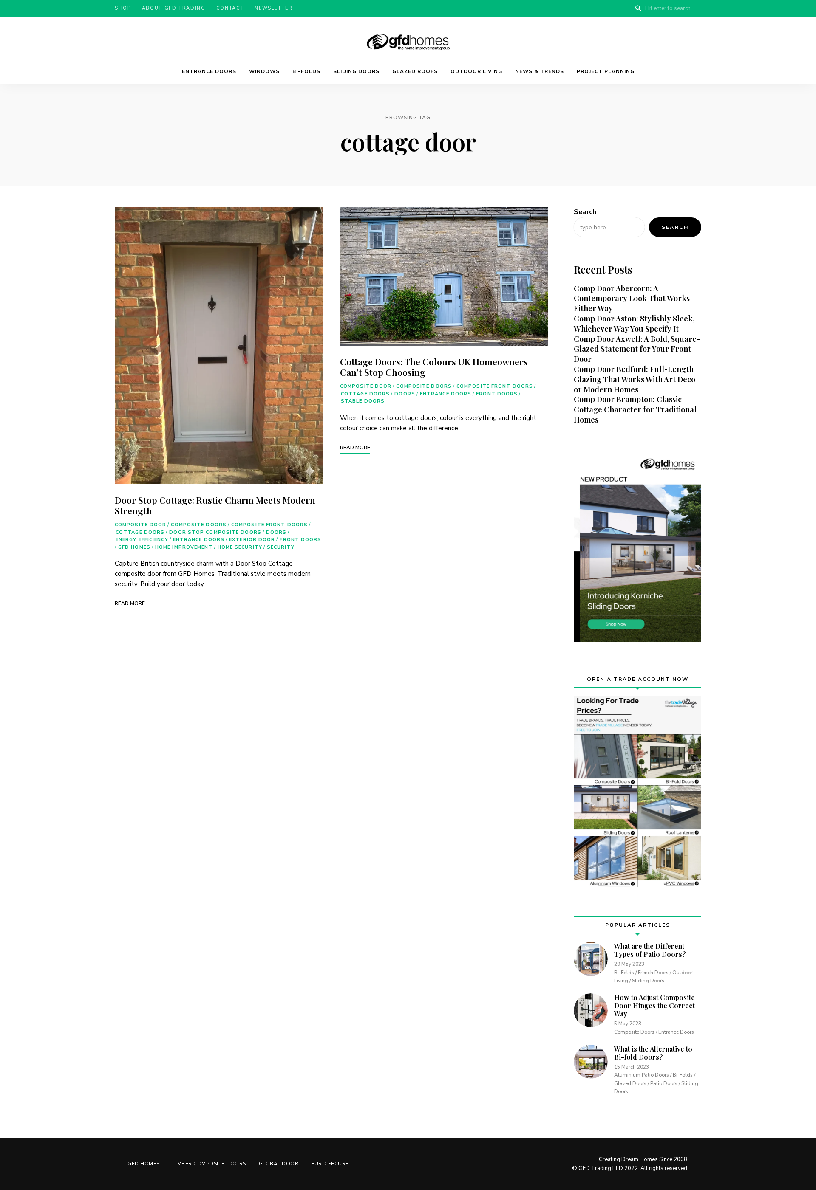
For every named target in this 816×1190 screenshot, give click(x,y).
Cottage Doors (140, 532)
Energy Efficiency (142, 539)
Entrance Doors (209, 71)
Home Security (240, 547)
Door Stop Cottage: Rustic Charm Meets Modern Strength (215, 505)
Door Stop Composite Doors (215, 532)
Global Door (279, 1163)
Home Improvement (184, 547)
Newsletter (274, 8)
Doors (276, 532)
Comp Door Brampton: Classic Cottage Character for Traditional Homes (635, 409)
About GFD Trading (174, 8)
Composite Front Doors (269, 525)
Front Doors (300, 539)
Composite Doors (199, 525)
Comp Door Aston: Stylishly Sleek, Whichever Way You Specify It (634, 323)
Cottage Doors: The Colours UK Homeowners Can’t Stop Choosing (434, 366)
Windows (264, 71)
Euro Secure (330, 1163)
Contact (230, 8)
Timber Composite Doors (209, 1163)
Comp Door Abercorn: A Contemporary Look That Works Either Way (632, 298)
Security (281, 547)
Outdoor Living (476, 71)
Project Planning (606, 71)
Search (585, 212)
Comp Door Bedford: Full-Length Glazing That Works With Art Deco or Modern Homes (634, 379)
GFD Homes (134, 547)
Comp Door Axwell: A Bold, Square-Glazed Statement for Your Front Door (637, 349)
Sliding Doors (356, 71)
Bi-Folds (306, 71)
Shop (123, 8)
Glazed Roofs (415, 71)
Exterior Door (252, 539)
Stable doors (363, 401)
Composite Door (140, 525)
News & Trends (539, 71)
